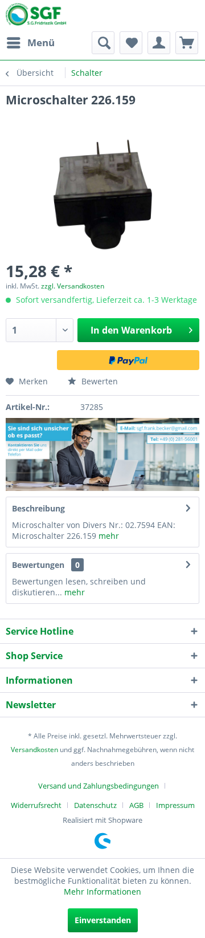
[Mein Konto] (158, 42)
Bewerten (98, 381)
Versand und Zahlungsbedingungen (98, 786)
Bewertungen (38, 564)
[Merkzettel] (131, 42)
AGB (136, 805)
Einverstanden (103, 920)
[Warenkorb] (186, 42)
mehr (107, 535)
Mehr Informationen (102, 891)
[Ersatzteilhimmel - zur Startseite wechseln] (36, 16)
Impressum (175, 805)
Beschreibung (38, 508)
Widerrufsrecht (36, 805)
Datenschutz (95, 805)
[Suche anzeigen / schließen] (103, 42)
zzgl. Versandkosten (72, 286)
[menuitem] (30, 42)
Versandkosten (34, 749)
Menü (41, 42)
